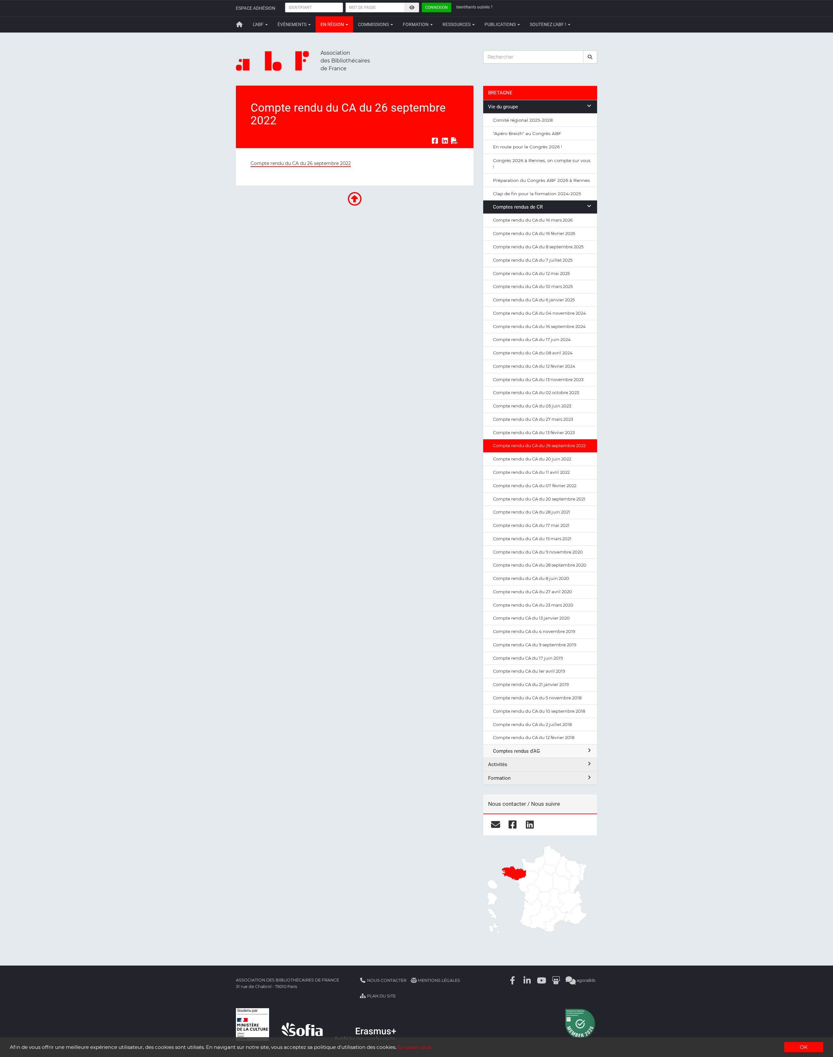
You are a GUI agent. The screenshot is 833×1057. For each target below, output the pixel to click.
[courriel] (495, 825)
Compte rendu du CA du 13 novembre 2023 (538, 379)
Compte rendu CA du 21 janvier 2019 (531, 684)
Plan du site (381, 996)
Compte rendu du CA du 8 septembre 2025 (538, 246)
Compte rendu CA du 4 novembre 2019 (534, 631)
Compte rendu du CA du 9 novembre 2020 (538, 552)
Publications (501, 24)
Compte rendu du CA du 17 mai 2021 (531, 525)
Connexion (436, 7)
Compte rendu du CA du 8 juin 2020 (531, 578)
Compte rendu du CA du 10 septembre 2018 (539, 711)
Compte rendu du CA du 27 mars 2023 (533, 419)
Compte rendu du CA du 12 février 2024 (534, 366)
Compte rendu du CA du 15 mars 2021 (532, 538)
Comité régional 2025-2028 (523, 120)
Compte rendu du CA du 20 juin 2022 (532, 458)
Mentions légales (438, 980)
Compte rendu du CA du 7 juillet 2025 (532, 260)
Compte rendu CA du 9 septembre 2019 (534, 644)
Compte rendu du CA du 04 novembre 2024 (539, 313)
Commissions (374, 24)
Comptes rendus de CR (518, 207)
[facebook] (512, 825)
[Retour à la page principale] (239, 24)
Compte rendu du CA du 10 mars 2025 (533, 286)
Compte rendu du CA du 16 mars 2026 (533, 220)
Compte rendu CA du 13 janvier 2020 (531, 618)
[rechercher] (590, 56)
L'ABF (259, 24)
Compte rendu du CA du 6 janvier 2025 (534, 299)
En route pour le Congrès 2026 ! (527, 146)
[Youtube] (542, 980)
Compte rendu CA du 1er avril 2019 (529, 671)
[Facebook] (513, 980)
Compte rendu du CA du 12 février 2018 (533, 737)
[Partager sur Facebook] (434, 141)
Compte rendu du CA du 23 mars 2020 (533, 605)
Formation (416, 24)
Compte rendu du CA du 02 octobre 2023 (536, 392)
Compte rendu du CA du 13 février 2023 (534, 432)
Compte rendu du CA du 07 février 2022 (534, 485)
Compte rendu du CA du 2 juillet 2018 (532, 724)
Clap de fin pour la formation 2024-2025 (537, 193)
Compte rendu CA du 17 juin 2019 (528, 658)
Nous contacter (386, 980)
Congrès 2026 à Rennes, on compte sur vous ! (542, 164)
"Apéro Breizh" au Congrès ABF (527, 133)
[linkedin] (530, 825)
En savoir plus (414, 1047)
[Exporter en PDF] (454, 141)
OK (804, 1047)
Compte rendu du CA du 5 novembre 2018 (537, 697)
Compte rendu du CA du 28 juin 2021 (531, 512)
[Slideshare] (556, 980)
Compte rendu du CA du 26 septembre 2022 (301, 163)
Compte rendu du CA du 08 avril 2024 (533, 352)
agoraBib (585, 980)
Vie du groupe (503, 107)
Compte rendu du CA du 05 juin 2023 (532, 405)
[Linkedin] (527, 980)
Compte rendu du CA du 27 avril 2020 (532, 591)
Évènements (292, 24)
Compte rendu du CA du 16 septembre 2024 (539, 326)
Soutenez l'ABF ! (548, 24)
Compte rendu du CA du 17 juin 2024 (532, 339)
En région (333, 24)
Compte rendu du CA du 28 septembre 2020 (539, 565)
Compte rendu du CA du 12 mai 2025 (531, 273)
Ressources (457, 24)
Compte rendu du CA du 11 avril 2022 (531, 472)
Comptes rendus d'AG (516, 751)
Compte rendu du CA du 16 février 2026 (534, 233)
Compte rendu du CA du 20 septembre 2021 (539, 498)
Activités (497, 764)
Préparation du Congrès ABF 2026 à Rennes (541, 180)
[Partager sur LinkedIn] (445, 141)
